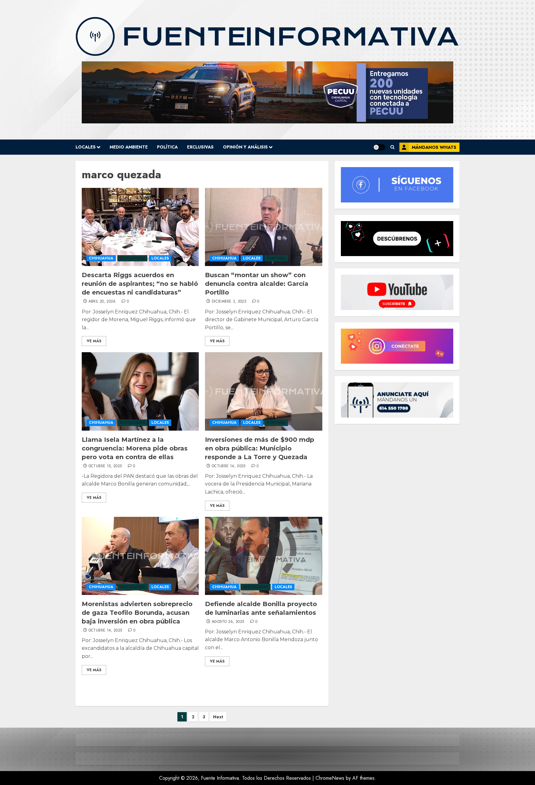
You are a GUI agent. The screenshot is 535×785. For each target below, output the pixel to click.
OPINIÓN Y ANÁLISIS (245, 147)
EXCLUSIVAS (200, 147)
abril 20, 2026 (102, 301)
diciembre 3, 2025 (229, 301)
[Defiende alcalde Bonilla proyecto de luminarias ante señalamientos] (263, 556)
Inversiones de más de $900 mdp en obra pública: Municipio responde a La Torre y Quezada (259, 448)
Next (218, 717)
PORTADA (276, 258)
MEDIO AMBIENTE (129, 147)
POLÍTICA (167, 147)
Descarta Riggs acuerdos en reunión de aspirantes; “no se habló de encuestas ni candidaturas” (140, 283)
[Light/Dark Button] (379, 147)
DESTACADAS (132, 258)
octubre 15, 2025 (105, 466)
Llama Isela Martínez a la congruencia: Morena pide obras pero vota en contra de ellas (135, 448)
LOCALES (86, 147)
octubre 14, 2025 (229, 466)
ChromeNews (329, 778)
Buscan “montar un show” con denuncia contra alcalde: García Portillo (256, 283)
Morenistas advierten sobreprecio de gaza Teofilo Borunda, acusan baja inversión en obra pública (137, 612)
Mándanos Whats (434, 147)
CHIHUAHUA (101, 258)
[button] (392, 147)
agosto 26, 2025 (228, 621)
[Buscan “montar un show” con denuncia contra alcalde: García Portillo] (263, 227)
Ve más (94, 341)
